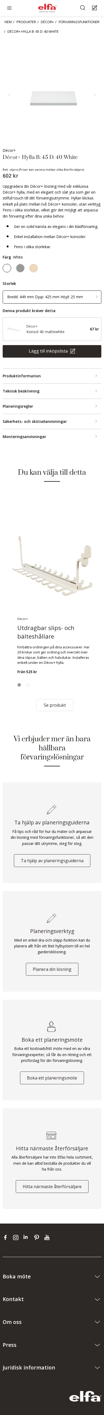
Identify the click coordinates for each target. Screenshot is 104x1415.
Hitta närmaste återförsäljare (52, 1186)
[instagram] (17, 1237)
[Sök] (83, 8)
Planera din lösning (52, 969)
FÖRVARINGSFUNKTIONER (79, 21)
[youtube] (47, 1237)
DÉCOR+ (47, 21)
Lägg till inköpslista (49, 351)
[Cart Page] (95, 8)
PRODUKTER (26, 21)
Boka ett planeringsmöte (52, 1078)
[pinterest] (38, 1237)
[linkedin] (27, 1237)
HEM (8, 21)
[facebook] (6, 1237)
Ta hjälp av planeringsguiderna (52, 861)
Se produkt (55, 705)
